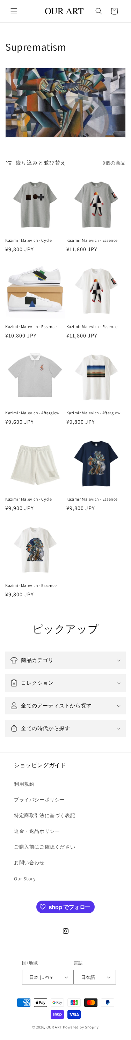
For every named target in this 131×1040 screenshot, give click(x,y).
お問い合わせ (29, 862)
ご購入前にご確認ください (44, 847)
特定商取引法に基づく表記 (44, 815)
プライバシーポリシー (39, 800)
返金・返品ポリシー (37, 831)
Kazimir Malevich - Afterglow (32, 412)
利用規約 (24, 784)
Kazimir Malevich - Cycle (28, 240)
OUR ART (54, 1027)
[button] (14, 11)
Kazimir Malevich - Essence (92, 240)
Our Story (24, 878)
